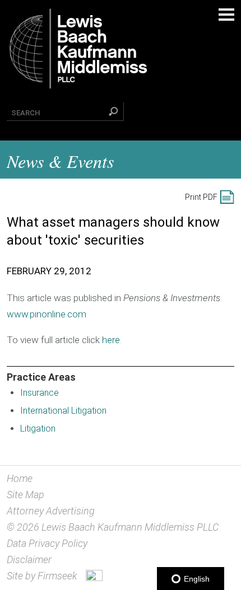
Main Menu (226, 14)
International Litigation (63, 410)
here (111, 339)
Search (25, 113)
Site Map (25, 494)
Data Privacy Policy (47, 543)
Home (20, 478)
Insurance (39, 392)
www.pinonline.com (46, 314)
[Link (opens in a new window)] (94, 577)
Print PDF (201, 197)
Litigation (37, 428)
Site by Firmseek (42, 576)
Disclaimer (29, 559)
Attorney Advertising (51, 511)
